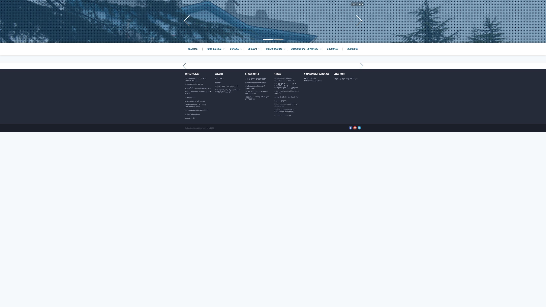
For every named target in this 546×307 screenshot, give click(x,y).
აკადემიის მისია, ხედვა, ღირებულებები (196, 79)
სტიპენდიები (280, 101)
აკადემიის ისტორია (194, 84)
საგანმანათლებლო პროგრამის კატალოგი (284, 79)
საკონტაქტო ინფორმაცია (346, 79)
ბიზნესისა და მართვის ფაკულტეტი (255, 87)
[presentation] (187, 21)
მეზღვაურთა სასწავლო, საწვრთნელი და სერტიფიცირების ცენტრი (286, 86)
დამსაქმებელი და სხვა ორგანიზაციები (195, 105)
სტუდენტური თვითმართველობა (313, 79)
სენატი (218, 83)
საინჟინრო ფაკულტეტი (255, 83)
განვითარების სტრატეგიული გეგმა (198, 92)
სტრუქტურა (190, 97)
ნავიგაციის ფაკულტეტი (255, 79)
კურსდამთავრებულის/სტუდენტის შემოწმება (284, 111)
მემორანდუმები (192, 114)
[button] (268, 39)
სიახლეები (190, 118)
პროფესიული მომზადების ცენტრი (286, 92)
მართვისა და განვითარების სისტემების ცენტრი (227, 91)
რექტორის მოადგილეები (226, 86)
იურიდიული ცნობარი (195, 101)
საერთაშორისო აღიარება (197, 110)
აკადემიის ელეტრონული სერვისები (285, 105)
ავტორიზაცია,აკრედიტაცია (198, 88)
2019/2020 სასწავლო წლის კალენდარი (256, 92)
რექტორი (219, 79)
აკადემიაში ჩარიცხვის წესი (287, 97)
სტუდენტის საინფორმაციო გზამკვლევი (257, 98)
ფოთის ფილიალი (282, 115)
